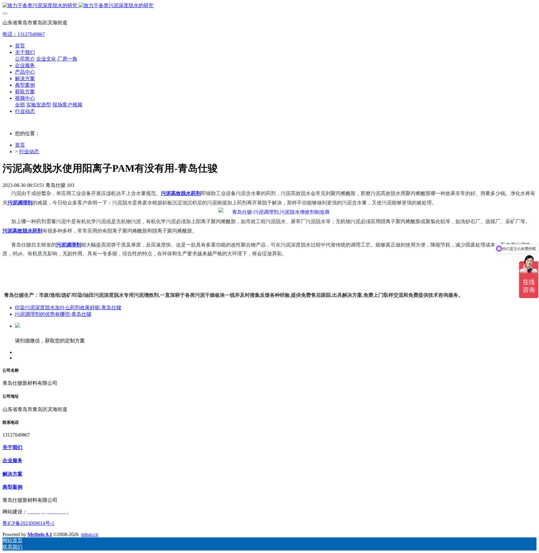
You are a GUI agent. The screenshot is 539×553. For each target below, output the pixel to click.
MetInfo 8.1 (39, 534)
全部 (20, 104)
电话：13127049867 (23, 34)
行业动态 (29, 151)
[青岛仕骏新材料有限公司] (269, 5)
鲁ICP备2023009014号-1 (28, 523)
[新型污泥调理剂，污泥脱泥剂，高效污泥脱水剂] (274, 212)
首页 (20, 45)
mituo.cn (89, 534)
